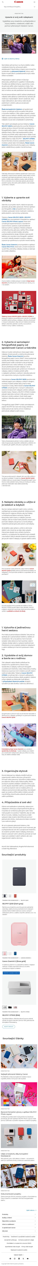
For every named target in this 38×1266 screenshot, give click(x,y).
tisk (14, 209)
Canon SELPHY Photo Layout (12, 221)
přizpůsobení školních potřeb (13, 681)
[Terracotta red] (15, 896)
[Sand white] (10, 896)
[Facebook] (10, 1258)
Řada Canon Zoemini (9, 245)
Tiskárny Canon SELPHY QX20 (11, 316)
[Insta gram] (14, 1258)
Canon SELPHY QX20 (15, 217)
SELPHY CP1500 (29, 139)
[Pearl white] (10, 953)
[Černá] (10, 1007)
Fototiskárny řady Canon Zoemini (12, 749)
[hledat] (2, 2)
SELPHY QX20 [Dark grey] (12, 904)
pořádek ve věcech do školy (16, 611)
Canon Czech (18, 1255)
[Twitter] (23, 1258)
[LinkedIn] (19, 1258)
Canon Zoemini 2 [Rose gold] (14, 961)
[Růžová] (15, 1007)
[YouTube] (27, 1258)
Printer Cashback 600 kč (11, 973)
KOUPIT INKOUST (8, 1026)
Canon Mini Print (8, 247)
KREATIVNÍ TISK (19, 13)
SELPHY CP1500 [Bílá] (11, 1015)
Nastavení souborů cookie (19, 1250)
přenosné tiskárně (18, 71)
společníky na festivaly (9, 751)
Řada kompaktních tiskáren (12, 109)
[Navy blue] (15, 953)
